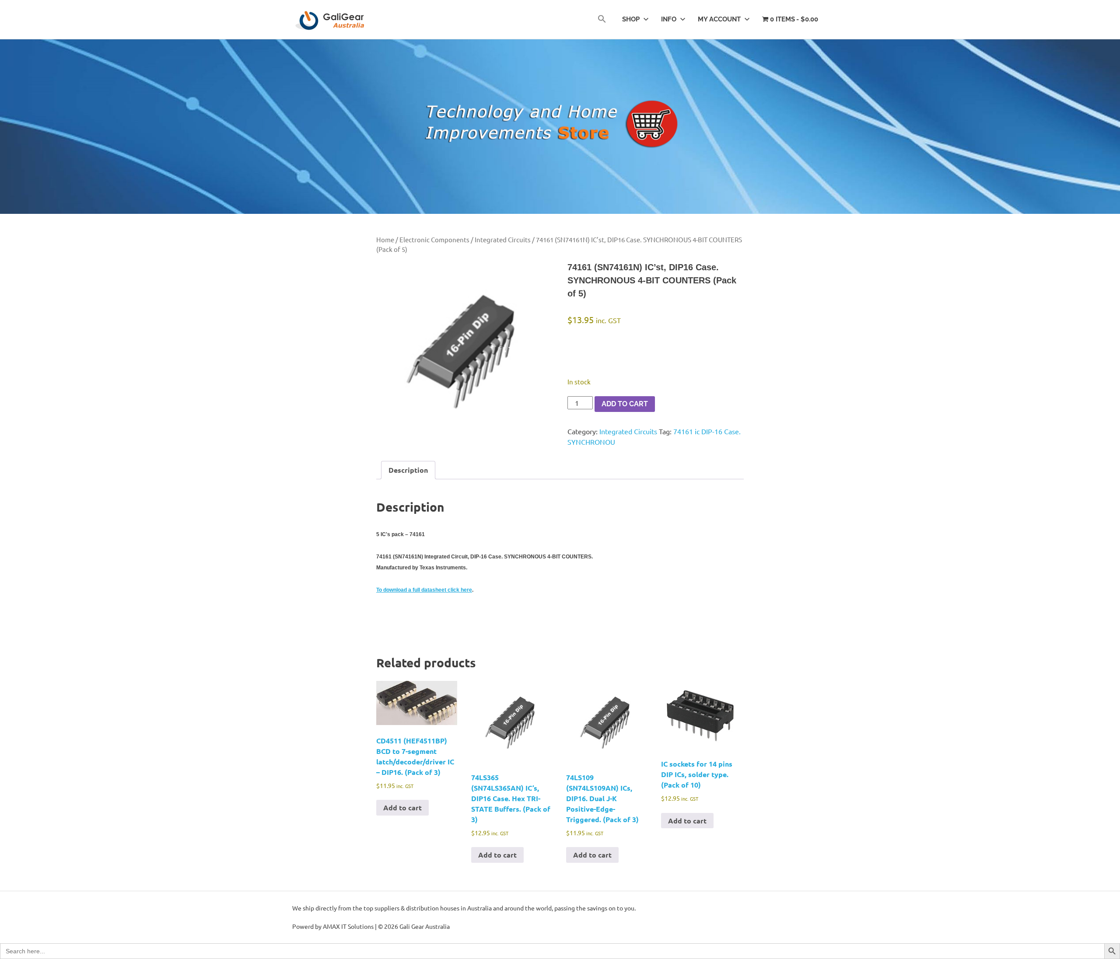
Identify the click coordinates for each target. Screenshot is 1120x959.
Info (668, 19)
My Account (719, 19)
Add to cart (625, 404)
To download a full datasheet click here (424, 590)
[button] (602, 19)
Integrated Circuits (503, 239)
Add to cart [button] (402, 807)
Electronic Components (434, 239)
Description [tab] (408, 469)
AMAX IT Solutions (348, 926)
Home (385, 239)
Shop (631, 19)
